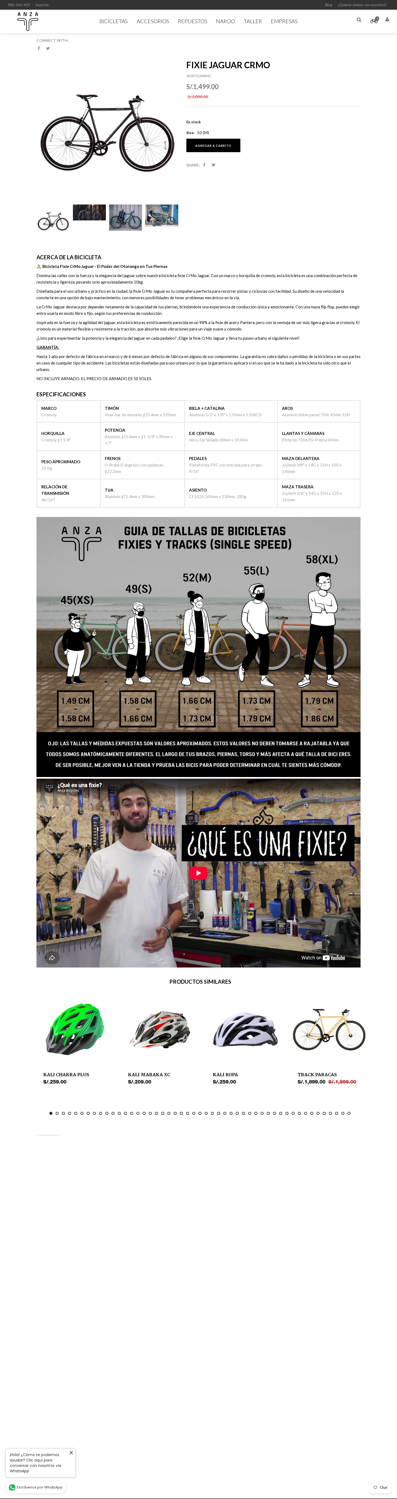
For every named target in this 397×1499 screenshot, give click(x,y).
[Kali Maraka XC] (160, 1030)
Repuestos (192, 21)
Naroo (225, 21)
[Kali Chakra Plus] (75, 1030)
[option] (74, 1041)
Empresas (284, 21)
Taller (253, 21)
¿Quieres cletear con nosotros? (362, 5)
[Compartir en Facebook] (39, 48)
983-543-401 (19, 5)
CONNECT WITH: (52, 40)
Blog (328, 5)
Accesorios (153, 21)
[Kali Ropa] (244, 1030)
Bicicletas (113, 21)
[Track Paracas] (329, 1030)
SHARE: (193, 165)
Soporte (42, 5)
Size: (190, 133)
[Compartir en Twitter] (48, 48)
